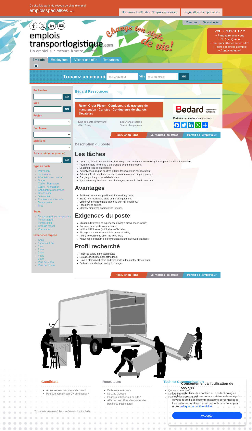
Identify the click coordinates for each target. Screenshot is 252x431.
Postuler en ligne (127, 134)
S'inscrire (191, 22)
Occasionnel (45, 193)
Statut (37, 211)
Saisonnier (44, 196)
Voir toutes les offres (164, 134)
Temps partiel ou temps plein (54, 216)
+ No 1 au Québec (229, 39)
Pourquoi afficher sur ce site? (124, 397)
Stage (41, 180)
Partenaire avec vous (119, 390)
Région (37, 115)
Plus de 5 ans (46, 262)
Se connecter (211, 22)
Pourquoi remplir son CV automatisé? (67, 393)
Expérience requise (45, 235)
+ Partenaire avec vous (229, 35)
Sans (41, 240)
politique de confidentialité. (196, 406)
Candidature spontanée (51, 190)
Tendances (111, 59)
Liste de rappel (46, 226)
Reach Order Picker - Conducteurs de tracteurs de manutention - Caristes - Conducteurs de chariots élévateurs (113, 109)
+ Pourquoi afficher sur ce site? (229, 43)
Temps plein (45, 202)
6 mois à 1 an (46, 243)
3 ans (41, 252)
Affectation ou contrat (50, 177)
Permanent (44, 171)
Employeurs (59, 59)
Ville (142, 76)
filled (40, 205)
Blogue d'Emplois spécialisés (202, 12)
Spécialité (39, 140)
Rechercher (40, 90)
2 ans (41, 249)
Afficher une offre (85, 59)
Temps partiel (45, 219)
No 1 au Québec (116, 393)
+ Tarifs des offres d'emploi (229, 46)
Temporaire (44, 174)
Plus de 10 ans (46, 265)
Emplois (38, 59)
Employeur (40, 128)
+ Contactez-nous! (229, 50)
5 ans (41, 259)
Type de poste (41, 166)
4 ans (41, 255)
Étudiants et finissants (51, 199)
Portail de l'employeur (201, 134)
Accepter (207, 415)
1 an (40, 246)
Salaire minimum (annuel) (49, 153)
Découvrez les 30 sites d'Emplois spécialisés (149, 12)
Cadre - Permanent (48, 183)
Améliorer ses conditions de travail (66, 390)
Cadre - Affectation (48, 186)
